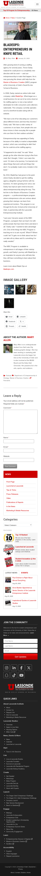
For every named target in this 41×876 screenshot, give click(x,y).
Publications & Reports (14, 502)
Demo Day (9, 829)
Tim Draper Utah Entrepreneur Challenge (19, 795)
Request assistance (12, 856)
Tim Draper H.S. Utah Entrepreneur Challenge (21, 798)
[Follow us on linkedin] (14, 667)
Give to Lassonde (12, 715)
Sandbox (9, 844)
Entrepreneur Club (12, 817)
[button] (9, 290)
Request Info (10, 712)
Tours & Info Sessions (13, 751)
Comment (7, 407)
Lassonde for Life (12, 824)
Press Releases (12, 494)
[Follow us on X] (29, 667)
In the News (10, 506)
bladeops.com (8, 269)
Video (8, 498)
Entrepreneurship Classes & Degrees (18, 839)
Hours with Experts (12, 788)
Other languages (11, 854)
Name (6, 437)
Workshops (10, 778)
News (13, 18)
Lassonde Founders (12, 761)
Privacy (20, 869)
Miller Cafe (10, 732)
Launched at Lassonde (14, 486)
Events (24, 572)
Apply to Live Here (12, 727)
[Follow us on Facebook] (21, 667)
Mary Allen (11, 58)
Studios (23, 872)
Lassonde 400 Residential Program (17, 766)
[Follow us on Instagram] (6, 667)
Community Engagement (14, 831)
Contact (17, 872)
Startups (9, 375)
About (8, 707)
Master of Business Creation (14, 82)
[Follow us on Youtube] (21, 675)
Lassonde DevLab (12, 783)
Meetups (9, 813)
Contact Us (10, 710)
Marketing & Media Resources (17, 510)
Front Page (10, 481)
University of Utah (22, 867)
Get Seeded (10, 776)
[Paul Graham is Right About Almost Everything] (8, 579)
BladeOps (19, 96)
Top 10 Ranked (21, 535)
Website (6, 456)
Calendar (9, 742)
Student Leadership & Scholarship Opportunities (17, 821)
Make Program (11, 781)
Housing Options (11, 729)
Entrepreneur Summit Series (15, 827)
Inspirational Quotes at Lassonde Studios (24, 601)
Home (7, 18)
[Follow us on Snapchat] (6, 675)
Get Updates (20, 656)
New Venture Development (15, 803)
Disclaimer (32, 867)
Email (6, 447)
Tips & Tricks (11, 490)
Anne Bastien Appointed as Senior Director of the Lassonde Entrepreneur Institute (23, 590)
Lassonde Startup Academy (15, 769)
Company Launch (12, 800)
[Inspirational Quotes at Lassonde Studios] (8, 602)
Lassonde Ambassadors (14, 815)
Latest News (11, 572)
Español (9, 851)
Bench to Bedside (12, 805)
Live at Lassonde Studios (14, 759)
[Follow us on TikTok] (14, 675)
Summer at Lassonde (13, 764)
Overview (9, 724)
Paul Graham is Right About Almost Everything (22, 578)
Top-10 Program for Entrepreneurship (16, 10)
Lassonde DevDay (12, 786)
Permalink (6, 380)
